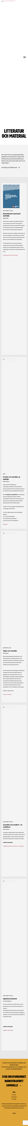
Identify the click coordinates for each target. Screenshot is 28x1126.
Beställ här (5, 524)
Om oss (14, 1094)
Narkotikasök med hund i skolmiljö (10, 255)
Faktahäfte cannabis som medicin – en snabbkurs (13, 846)
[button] (10, 167)
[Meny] (24, 57)
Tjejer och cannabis (7, 694)
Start (6, 126)
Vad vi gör (10, 126)
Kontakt (14, 1099)
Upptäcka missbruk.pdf (8, 1030)
